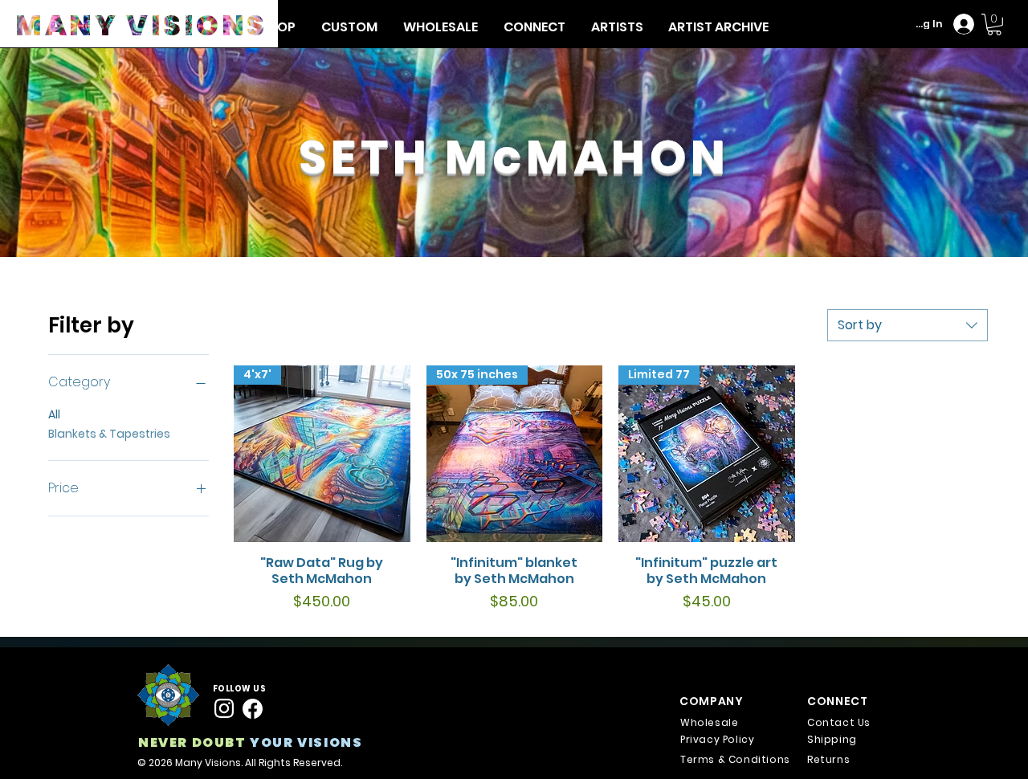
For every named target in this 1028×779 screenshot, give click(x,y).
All (54, 414)
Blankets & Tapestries (109, 434)
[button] (616, 27)
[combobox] (907, 325)
